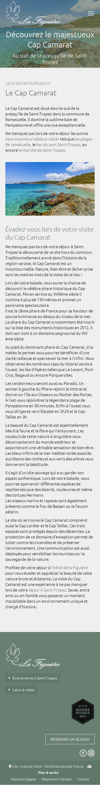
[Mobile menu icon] (91, 13)
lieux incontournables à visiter (32, 139)
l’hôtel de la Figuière (69, 567)
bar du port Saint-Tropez (58, 144)
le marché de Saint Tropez (42, 150)
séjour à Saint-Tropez (47, 590)
